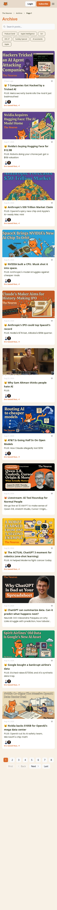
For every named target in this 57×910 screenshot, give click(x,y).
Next (33, 766)
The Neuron (7, 13)
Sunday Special (21, 39)
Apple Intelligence (28, 34)
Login (30, 3)
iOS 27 (7, 39)
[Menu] (53, 3)
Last (46, 766)
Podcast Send (10, 34)
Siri (41, 34)
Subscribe (43, 3)
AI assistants (38, 39)
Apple (7, 44)
